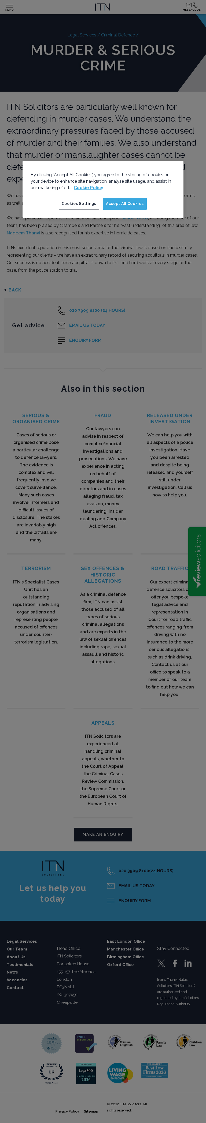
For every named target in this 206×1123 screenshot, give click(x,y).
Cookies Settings (79, 203)
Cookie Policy (88, 187)
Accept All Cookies (125, 203)
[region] (103, 189)
